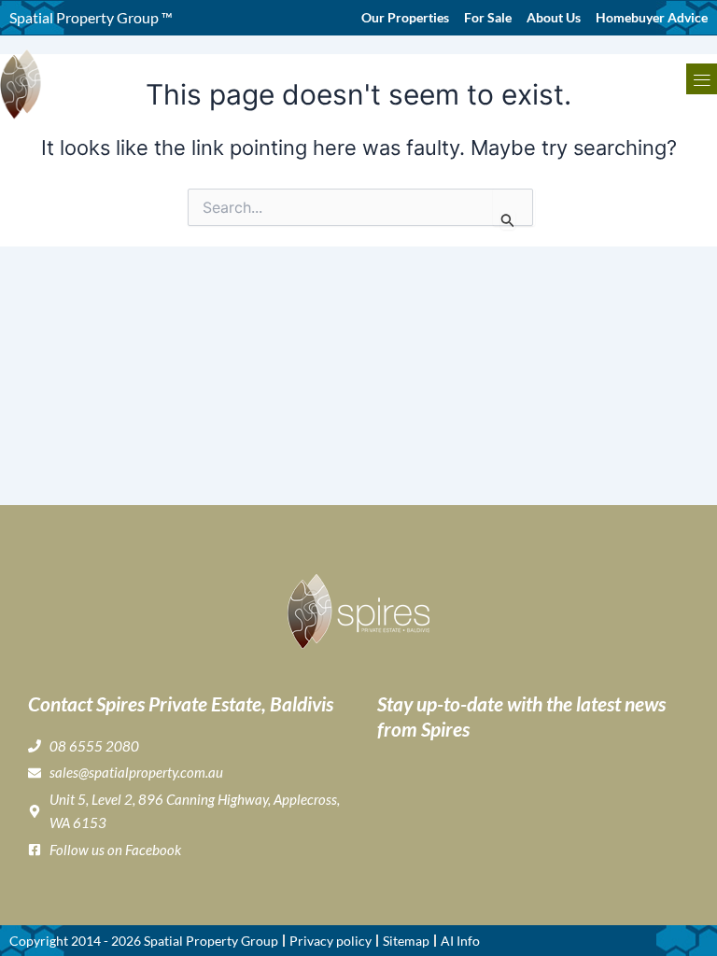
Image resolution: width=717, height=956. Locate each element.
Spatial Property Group (211, 941)
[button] (701, 78)
